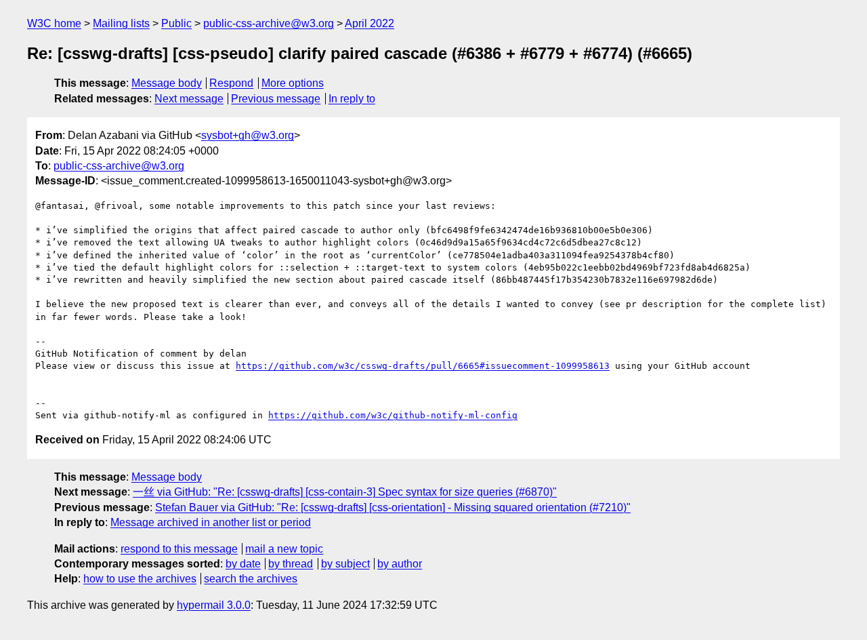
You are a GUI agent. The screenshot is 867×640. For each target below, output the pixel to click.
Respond (231, 83)
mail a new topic (284, 549)
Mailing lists (121, 23)
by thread (290, 563)
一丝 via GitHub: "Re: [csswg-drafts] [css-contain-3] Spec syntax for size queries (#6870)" (345, 492)
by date (243, 563)
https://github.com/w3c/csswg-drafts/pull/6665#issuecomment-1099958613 (423, 366)
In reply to (352, 98)
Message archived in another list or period (210, 522)
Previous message (275, 98)
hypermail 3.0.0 (214, 605)
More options (292, 83)
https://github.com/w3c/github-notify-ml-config (392, 415)
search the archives (250, 578)
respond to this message (179, 549)
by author (399, 563)
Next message (189, 98)
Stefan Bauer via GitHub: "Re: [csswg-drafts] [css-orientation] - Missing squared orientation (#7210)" (393, 507)
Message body (166, 83)
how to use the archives (139, 578)
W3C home (54, 23)
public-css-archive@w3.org (268, 23)
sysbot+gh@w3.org (247, 135)
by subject (345, 563)
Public (176, 23)
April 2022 (369, 23)
